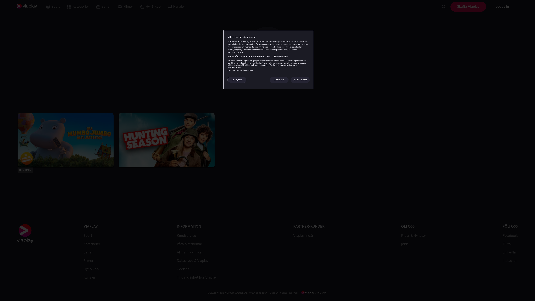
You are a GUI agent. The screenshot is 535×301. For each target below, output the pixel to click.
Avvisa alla (279, 80)
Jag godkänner (300, 80)
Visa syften (237, 80)
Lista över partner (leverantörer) (241, 70)
